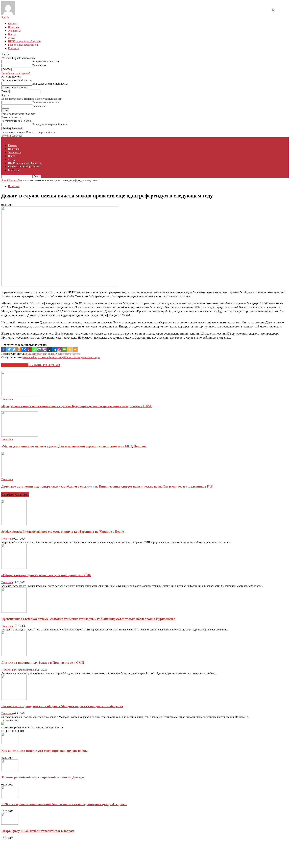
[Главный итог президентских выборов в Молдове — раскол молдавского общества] (14, 699)
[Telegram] (8, 349)
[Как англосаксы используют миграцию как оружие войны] (9, 743)
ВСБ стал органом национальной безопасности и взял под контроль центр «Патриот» (64, 804)
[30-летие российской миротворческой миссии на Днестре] (9, 770)
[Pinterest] (29, 349)
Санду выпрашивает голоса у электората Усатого (52, 353)
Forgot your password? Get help (18, 113)
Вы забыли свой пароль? (15, 73)
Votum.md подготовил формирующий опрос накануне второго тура (61, 357)
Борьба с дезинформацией (23, 44)
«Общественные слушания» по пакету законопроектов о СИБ (46, 575)
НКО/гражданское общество (24, 41)
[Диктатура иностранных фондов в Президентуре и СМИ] (14, 655)
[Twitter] (13, 349)
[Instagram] (59, 349)
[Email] (64, 349)
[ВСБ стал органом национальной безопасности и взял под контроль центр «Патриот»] (9, 797)
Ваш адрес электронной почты (50, 83)
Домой (4, 180)
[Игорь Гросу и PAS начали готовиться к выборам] (9, 823)
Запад (11, 37)
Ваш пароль (39, 65)
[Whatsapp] (34, 349)
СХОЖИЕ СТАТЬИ (14, 365)
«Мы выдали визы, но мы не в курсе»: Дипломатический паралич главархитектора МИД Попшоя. (74, 446)
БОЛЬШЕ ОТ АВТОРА (44, 365)
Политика (13, 27)
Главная (12, 23)
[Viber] (44, 349)
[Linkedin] (54, 349)
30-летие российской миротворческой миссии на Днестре (42, 777)
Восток (12, 34)
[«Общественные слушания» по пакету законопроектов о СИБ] (14, 568)
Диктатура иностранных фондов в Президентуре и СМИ (42, 662)
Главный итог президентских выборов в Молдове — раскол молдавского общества (62, 706)
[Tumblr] (49, 349)
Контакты (13, 48)
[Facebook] (3, 349)
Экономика (14, 30)
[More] (75, 349)
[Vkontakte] (24, 349)
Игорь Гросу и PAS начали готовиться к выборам (37, 830)
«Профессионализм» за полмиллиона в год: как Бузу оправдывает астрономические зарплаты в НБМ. (76, 406)
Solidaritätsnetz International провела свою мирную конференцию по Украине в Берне (62, 531)
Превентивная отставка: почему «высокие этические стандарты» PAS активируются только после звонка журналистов (88, 618)
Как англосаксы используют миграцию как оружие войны (44, 750)
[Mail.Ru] (39, 349)
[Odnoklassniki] (18, 349)
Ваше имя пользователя (45, 61)
